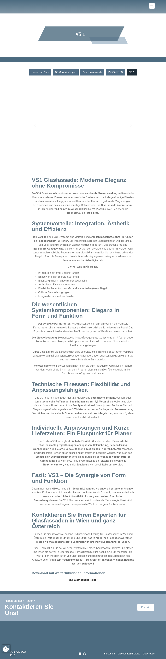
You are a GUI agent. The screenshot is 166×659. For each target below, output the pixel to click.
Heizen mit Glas (40, 72)
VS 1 (131, 72)
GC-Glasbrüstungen (65, 72)
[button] (152, 6)
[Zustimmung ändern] (6, 649)
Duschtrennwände (92, 72)
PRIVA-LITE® (115, 72)
